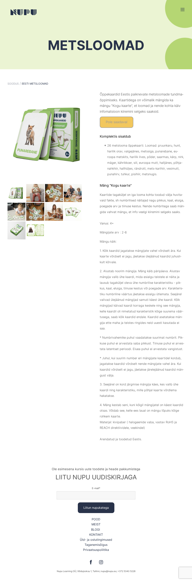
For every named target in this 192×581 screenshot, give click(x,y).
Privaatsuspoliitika (96, 550)
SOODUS (13, 83)
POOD (96, 519)
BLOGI (96, 529)
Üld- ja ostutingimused (96, 540)
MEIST (96, 524)
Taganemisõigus (96, 545)
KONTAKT (96, 534)
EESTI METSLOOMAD (35, 83)
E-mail (95, 488)
